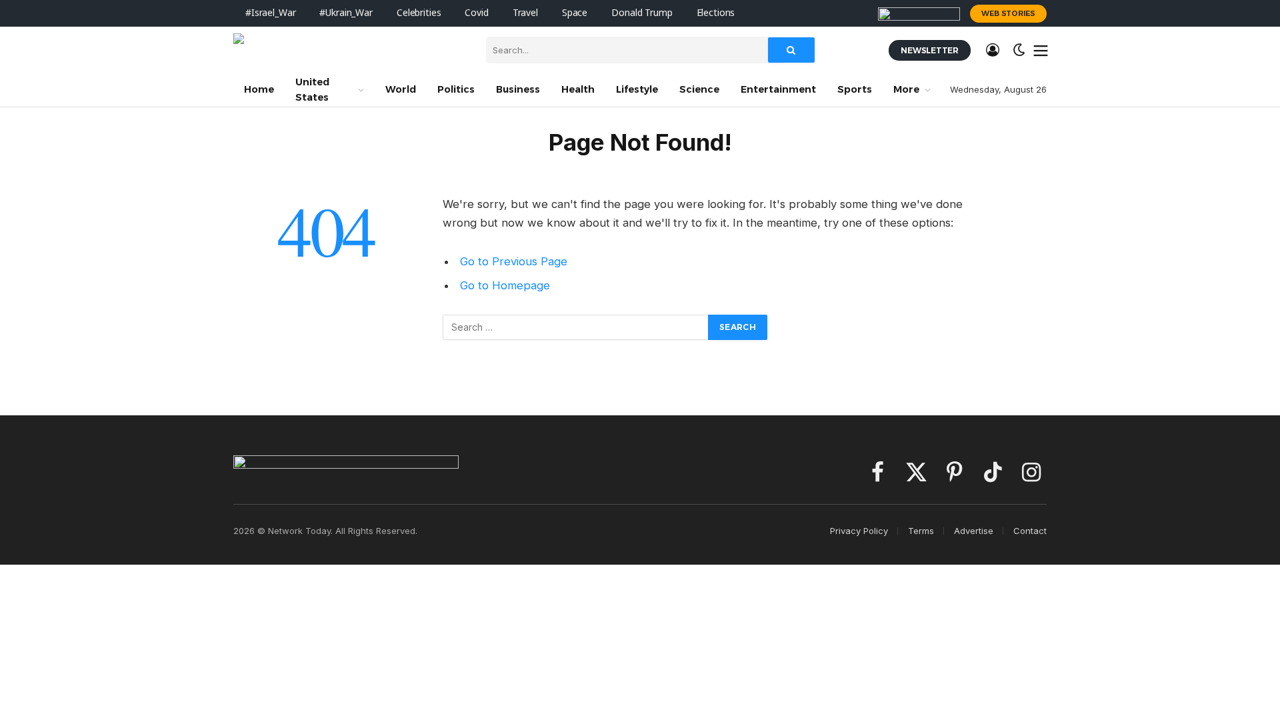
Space (574, 13)
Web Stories (1008, 13)
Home (259, 89)
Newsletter (930, 50)
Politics (456, 89)
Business (518, 89)
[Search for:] (576, 327)
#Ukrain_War (345, 13)
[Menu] (1041, 50)
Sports (854, 89)
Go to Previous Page (513, 261)
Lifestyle (637, 89)
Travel (525, 13)
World (400, 89)
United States (312, 89)
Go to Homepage (505, 285)
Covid (476, 13)
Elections (716, 13)
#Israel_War (270, 13)
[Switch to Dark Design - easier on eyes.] (1019, 50)
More (906, 89)
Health (578, 89)
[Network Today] (349, 50)
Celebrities (419, 13)
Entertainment (778, 89)
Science (699, 89)
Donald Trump (641, 13)
